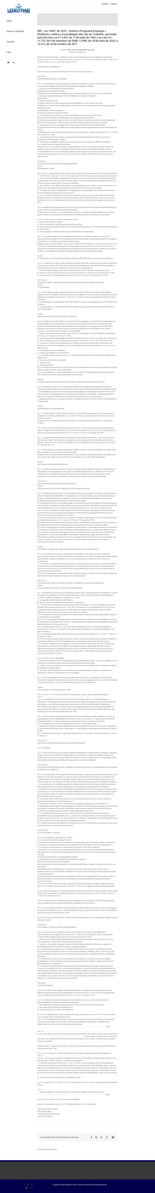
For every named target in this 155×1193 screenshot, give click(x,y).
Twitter (96, 1137)
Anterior (105, 4)
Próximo (113, 4)
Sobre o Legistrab (15, 31)
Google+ (31, 1188)
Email (113, 1137)
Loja (9, 52)
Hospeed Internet (101, 1184)
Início (9, 21)
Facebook (91, 1137)
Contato (11, 41)
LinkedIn (101, 1137)
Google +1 (107, 1137)
